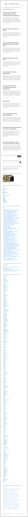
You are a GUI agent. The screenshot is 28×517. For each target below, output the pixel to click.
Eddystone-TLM (6, 330)
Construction (5, 314)
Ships (4, 439)
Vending (5, 468)
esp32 (4, 335)
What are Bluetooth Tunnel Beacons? (8, 239)
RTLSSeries (5, 430)
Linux (4, 384)
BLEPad (5, 301)
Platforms (5, 414)
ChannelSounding (6, 311)
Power (4, 415)
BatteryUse (5, 297)
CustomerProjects (6, 320)
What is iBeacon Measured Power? (8, 232)
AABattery (5, 278)
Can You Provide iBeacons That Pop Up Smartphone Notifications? (12, 217)
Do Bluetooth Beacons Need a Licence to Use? (10, 234)
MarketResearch (6, 394)
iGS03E (5, 369)
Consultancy (5, 315)
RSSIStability (14, 24)
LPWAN (5, 389)
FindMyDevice (5, 341)
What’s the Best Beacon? (7, 226)
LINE (4, 383)
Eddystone (5, 328)
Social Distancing (5, 202)
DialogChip (5, 323)
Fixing (4, 343)
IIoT (4, 371)
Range (13, 504)
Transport (5, 461)
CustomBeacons (6, 319)
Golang (4, 352)
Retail (17, 504)
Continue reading (8, 22)
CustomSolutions (6, 321)
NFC (4, 406)
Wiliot (4, 477)
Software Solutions (6, 448)
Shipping (5, 438)
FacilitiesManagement (6, 337)
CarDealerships (6, 310)
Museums (5, 504)
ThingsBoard (5, 454)
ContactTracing (5, 316)
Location (7, 67)
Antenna (5, 288)
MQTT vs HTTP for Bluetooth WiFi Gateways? (9, 211)
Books (4, 308)
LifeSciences (5, 382)
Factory (4, 338)
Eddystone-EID (5, 329)
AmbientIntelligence (6, 285)
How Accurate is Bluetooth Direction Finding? (9, 248)
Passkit (4, 411)
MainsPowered (5, 391)
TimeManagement (6, 456)
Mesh (3, 194)
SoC (4, 446)
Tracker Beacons (6, 459)
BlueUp (5, 307)
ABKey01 (5, 279)
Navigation (5, 405)
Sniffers (5, 445)
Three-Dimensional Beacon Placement (9, 268)
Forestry (5, 346)
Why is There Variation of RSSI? (8, 213)
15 (8, 156)
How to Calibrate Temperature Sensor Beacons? (10, 236)
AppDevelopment (6, 289)
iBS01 (4, 366)
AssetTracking (5, 490)
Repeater (5, 424)
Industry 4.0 (5, 373)
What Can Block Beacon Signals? (8, 230)
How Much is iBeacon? (7, 241)
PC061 (4, 412)
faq (4, 496)
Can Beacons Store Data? (7, 225)
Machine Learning (5, 192)
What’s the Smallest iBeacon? (7, 250)
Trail (4, 460)
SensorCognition (6, 436)
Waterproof (5, 473)
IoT (7, 501)
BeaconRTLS (5, 298)
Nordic (4, 409)
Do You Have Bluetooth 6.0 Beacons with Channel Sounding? (12, 223)
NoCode (5, 407)
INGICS (5, 374)
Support (5, 450)
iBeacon (5, 365)
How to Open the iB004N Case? (8, 259)
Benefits (4, 189)
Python (4, 420)
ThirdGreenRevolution (6, 455)
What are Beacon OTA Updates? (8, 227)
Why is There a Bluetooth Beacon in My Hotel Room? (10, 240)
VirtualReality (5, 470)
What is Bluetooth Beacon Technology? (9, 253)
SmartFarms (5, 443)
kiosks (4, 379)
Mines (4, 397)
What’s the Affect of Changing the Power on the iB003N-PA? (11, 254)
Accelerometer (5, 280)
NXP (4, 410)
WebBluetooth (5, 475)
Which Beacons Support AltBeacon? (8, 216)
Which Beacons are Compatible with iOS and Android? (11, 231)
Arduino (5, 293)
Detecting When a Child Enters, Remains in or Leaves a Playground (12, 270)
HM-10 (4, 357)
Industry (4, 197)
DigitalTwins (5, 325)
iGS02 (4, 368)
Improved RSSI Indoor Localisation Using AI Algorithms (9, 87)
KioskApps (5, 378)
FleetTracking (5, 344)
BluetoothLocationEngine (7, 305)
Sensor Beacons (6, 507)
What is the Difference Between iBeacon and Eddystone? (11, 243)
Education (4, 201)
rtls (13, 67)
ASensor (5, 294)
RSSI (11, 24)
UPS (4, 464)
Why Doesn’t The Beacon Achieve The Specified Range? (11, 218)
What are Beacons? (5, 188)
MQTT (4, 403)
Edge (4, 332)
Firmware (5, 342)
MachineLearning (6, 502)
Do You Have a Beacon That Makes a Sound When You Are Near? (12, 249)
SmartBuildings (6, 441)
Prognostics (5, 418)
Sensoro (5, 437)
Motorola (5, 400)
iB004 (4, 364)
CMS (4, 312)
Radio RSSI (6, 101)
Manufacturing (5, 392)
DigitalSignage (5, 324)
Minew (4, 398)
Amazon (5, 284)
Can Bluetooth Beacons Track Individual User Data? (10, 244)
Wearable (5, 474)
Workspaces (5, 480)
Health (16, 496)
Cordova (5, 317)
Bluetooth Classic (6, 302)
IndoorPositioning (9, 24)
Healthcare (8, 81)
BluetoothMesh (5, 306)
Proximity (5, 419)
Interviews (5, 375)
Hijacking (5, 356)
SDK (4, 434)
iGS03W (5, 370)
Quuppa (5, 421)
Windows (5, 478)
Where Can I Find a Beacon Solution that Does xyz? (10, 252)
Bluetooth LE (5, 303)
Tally (4, 451)
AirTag (4, 283)
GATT (4, 351)
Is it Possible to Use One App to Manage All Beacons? (11, 214)
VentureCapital (5, 469)
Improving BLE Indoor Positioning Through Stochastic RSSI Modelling (11, 14)
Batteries (5, 296)
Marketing (4, 196)
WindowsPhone (6, 479)
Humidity (5, 360)
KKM (4, 380)
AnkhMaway (5, 287)
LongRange (5, 387)
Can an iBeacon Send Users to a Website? (9, 235)
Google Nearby (5, 353)
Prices (4, 416)
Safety (4, 433)
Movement (5, 402)
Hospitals (5, 359)
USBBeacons (5, 466)
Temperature (5, 452)
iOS (4, 501)
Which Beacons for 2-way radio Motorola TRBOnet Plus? (11, 220)
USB (4, 465)
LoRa (4, 388)
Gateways (5, 350)
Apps (3, 193)
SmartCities (5, 442)
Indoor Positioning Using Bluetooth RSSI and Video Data (11, 44)
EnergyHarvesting (6, 334)
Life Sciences (4, 198)
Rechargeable (5, 423)
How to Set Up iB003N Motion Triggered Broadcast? (10, 258)
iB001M (5, 362)
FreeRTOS (5, 347)
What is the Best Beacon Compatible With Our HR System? (11, 238)
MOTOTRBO (5, 401)
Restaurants (5, 425)
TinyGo (4, 457)
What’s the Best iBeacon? (7, 209)
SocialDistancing (6, 447)
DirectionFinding (6, 326)
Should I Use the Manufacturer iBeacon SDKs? (10, 212)
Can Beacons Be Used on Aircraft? (8, 221)
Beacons (8, 109)
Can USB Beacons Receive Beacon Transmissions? (10, 222)
